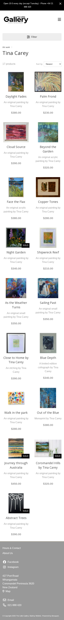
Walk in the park (16, 413)
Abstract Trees (16, 518)
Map (8, 591)
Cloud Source (16, 147)
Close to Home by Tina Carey (16, 360)
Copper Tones (48, 202)
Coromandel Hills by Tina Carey (48, 465)
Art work (6, 47)
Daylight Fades (16, 96)
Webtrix (38, 616)
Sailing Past (48, 303)
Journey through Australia (16, 465)
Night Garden (16, 252)
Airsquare (55, 616)
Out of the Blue (48, 413)
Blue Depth (48, 358)
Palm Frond (48, 96)
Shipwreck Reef (48, 252)
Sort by (39, 64)
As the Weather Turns (16, 305)
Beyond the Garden (48, 149)
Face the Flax (16, 202)
